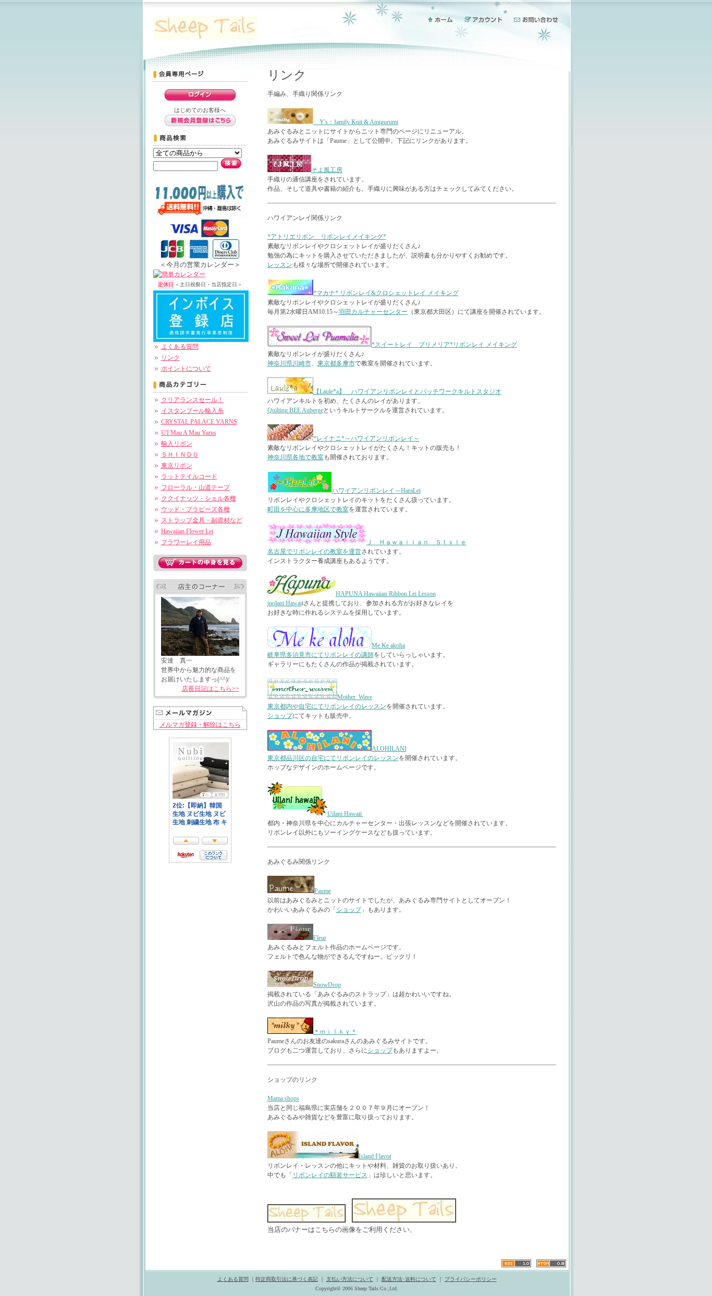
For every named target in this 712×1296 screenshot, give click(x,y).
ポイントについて (186, 368)
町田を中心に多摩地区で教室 (308, 509)
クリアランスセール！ (192, 400)
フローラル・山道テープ (195, 487)
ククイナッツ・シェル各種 (198, 498)
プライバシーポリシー (471, 1279)
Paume (322, 891)
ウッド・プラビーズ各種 (195, 509)
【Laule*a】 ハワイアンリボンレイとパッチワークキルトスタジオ (407, 391)
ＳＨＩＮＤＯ (180, 454)
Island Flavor (375, 1156)
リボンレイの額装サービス (329, 1175)
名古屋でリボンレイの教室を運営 (314, 551)
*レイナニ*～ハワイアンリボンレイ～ (366, 438)
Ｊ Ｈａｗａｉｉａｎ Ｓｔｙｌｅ (416, 542)
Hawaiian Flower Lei (187, 531)
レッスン (279, 264)
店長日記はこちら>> (210, 688)
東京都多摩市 (336, 363)
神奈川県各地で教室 (295, 457)
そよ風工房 (326, 170)
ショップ (279, 715)
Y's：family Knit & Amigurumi (355, 122)
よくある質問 (180, 346)
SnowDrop (327, 984)
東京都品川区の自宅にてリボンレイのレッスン (333, 758)
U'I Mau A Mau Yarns (188, 432)
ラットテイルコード (189, 476)
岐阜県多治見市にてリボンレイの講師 (320, 654)
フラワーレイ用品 (186, 542)
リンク (170, 357)
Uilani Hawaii (345, 813)
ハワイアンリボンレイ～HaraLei (376, 490)
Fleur (319, 938)
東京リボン (176, 465)
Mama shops (283, 1098)
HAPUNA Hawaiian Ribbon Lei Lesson (386, 593)
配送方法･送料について (409, 1279)
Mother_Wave (354, 697)
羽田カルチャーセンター (373, 311)
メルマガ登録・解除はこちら (200, 724)
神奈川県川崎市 (289, 363)
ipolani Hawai (284, 603)
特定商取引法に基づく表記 (286, 1279)
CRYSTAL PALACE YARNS (199, 421)
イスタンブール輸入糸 (192, 410)
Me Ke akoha (388, 645)
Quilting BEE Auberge (295, 410)
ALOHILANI (389, 748)
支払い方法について (349, 1279)
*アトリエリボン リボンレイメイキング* (326, 236)
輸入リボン (176, 443)
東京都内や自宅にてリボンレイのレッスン (326, 706)
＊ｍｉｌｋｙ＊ (335, 1031)
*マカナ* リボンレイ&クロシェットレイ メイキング (386, 293)
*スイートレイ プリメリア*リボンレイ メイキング (444, 344)
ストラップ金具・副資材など (201, 520)
